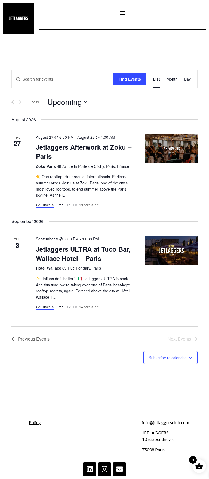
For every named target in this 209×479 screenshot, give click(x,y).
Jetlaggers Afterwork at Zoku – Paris (83, 151)
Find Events (130, 79)
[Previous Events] (12, 102)
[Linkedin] (89, 469)
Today (34, 102)
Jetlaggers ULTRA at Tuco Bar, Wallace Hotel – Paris (83, 253)
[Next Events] (20, 102)
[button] (122, 12)
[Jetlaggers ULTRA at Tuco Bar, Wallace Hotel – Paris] (171, 250)
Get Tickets (45, 204)
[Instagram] (104, 469)
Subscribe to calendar (167, 357)
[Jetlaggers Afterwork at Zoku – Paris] (171, 149)
